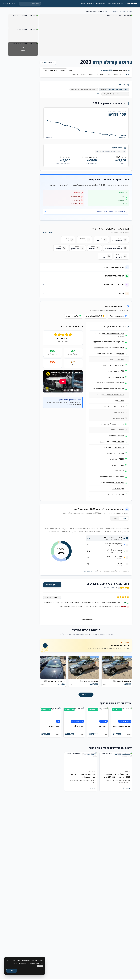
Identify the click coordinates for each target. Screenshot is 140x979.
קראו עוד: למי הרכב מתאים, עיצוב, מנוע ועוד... (110, 211)
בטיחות (91, 74)
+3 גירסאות (95, 94)
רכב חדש (120, 4)
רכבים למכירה (111, 4)
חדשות (83, 4)
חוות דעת (75, 74)
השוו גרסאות (49, 232)
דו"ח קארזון (90, 4)
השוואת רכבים (100, 4)
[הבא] (42, 672)
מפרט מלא (100, 74)
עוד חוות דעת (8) (87, 620)
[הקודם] (129, 672)
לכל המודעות (86, 694)
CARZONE (131, 3)
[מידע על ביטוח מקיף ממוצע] (82, 157)
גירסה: (70, 70)
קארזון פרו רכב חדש (90, 571)
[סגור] (7, 960)
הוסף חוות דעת (51, 584)
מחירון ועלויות (118, 74)
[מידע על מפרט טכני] (93, 229)
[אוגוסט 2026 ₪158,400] (125, 135)
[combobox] (54, 70)
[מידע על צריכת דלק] (117, 157)
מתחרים (114, 518)
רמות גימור (123, 518)
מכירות (83, 74)
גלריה (127, 74)
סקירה (108, 74)
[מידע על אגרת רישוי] (61, 157)
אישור (12, 971)
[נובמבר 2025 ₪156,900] (109, 135)
